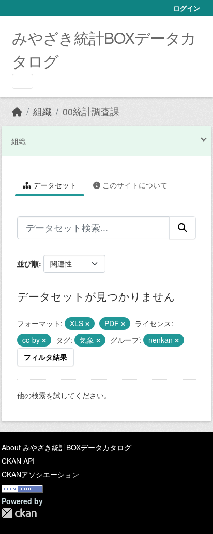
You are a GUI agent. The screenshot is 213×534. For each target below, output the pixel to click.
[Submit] (182, 227)
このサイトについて (134, 185)
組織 (42, 111)
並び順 (28, 263)
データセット (54, 185)
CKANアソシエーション (40, 474)
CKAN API (18, 461)
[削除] (87, 324)
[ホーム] (17, 111)
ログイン (186, 8)
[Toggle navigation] (22, 81)
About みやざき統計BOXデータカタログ (66, 447)
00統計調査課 (91, 111)
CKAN (19, 513)
